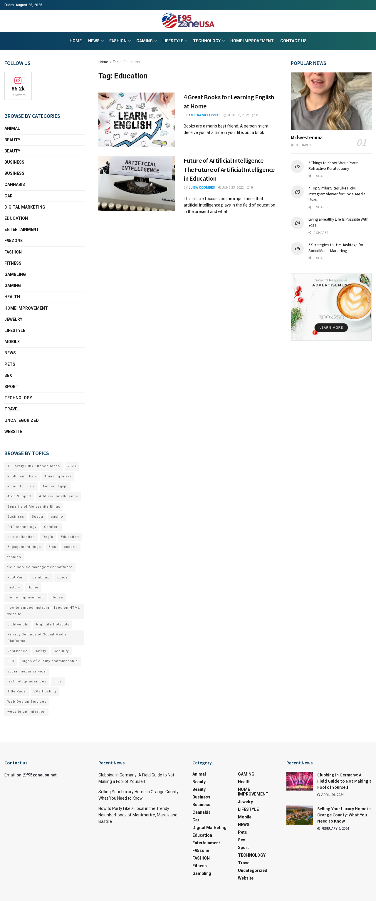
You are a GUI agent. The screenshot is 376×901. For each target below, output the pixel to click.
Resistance (17, 651)
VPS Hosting (44, 691)
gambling (41, 577)
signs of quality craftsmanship (50, 661)
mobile (12, 341)
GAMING (144, 40)
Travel (12, 409)
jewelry (13, 319)
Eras (52, 547)
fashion (14, 557)
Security (61, 651)
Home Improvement (25, 597)
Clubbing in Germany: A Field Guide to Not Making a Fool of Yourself (344, 781)
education (16, 218)
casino (57, 517)
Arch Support (19, 496)
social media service (26, 671)
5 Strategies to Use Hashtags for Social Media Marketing (335, 247)
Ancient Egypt (55, 486)
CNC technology (21, 527)
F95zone (13, 240)
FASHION (118, 40)
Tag (116, 62)
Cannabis (14, 184)
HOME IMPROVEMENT (252, 40)
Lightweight (17, 624)
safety (40, 651)
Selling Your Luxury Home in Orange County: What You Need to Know (344, 815)
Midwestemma (307, 137)
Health (12, 296)
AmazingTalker (57, 476)
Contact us (293, 40)
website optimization (26, 712)
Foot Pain (16, 577)
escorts (71, 547)
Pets (9, 364)
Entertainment (21, 229)
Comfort (51, 527)
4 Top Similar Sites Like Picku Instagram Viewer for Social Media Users (336, 193)
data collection (21, 537)
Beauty (12, 139)
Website (13, 431)
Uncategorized (21, 420)
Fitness (12, 263)
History (13, 587)
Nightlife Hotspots (52, 624)
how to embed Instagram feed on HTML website (43, 611)
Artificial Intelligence (58, 496)
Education (131, 62)
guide (62, 577)
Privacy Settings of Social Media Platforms (37, 637)
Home (76, 40)
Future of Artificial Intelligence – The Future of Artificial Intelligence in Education (229, 169)
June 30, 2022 (237, 115)
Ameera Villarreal (204, 115)
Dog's (48, 537)
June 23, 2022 (232, 187)
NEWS (94, 40)
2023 (72, 466)
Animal (12, 128)
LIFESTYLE (172, 40)
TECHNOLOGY (207, 40)
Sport (11, 386)
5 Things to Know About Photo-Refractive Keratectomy (334, 165)
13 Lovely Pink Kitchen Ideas (33, 466)
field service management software (40, 567)
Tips (58, 681)
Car (8, 196)
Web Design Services (26, 702)
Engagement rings (24, 547)
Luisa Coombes (202, 187)
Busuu (37, 517)
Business (14, 162)
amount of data (21, 486)
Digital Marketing (24, 207)
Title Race (16, 691)
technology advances (26, 681)
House (57, 597)
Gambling (15, 274)
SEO (10, 661)
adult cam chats (22, 476)
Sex (8, 375)
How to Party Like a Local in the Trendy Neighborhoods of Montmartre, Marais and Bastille (137, 815)
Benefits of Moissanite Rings (33, 507)
